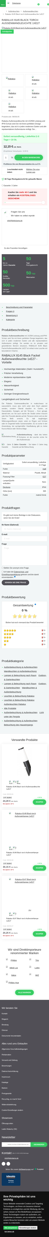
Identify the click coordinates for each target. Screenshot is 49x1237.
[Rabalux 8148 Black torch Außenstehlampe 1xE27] (24, 831)
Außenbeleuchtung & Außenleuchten (20, 667)
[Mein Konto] (42, 3)
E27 (44, 477)
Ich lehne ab (9, 1231)
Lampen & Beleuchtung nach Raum (20, 675)
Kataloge (5, 1082)
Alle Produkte (10, 708)
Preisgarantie (7, 1093)
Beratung (5, 1025)
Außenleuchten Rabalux (15, 704)
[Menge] (7, 157)
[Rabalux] (13, 80)
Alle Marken (24, 992)
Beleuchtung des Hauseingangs (18, 725)
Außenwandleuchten (30, 11)
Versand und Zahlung (9, 1060)
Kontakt (4, 1014)
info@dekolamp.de (14, 221)
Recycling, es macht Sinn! (11, 1099)
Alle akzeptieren (11, 1228)
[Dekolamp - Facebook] (3, 1164)
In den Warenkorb (31, 158)
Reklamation (6, 1055)
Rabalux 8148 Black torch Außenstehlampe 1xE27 (22, 854)
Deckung (6, 487)
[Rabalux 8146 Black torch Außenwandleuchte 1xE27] (24, 765)
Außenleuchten (13, 11)
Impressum (6, 1077)
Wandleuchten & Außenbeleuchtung (20, 671)
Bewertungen (7, 1066)
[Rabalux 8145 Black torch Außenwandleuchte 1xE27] (24, 49)
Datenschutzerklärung (10, 1071)
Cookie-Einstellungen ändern (12, 1110)
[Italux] (13, 976)
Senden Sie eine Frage (15, 582)
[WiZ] (36, 976)
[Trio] (36, 961)
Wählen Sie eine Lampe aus (33, 170)
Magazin (5, 1019)
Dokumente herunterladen (11, 1036)
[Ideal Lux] (13, 969)
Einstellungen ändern (27, 1228)
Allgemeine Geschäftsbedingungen (15, 1049)
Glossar (5, 1030)
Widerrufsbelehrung (9, 1105)
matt (44, 469)
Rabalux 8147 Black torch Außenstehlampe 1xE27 (22, 919)
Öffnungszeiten (7, 1123)
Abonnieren (39, 1144)
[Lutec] (36, 969)
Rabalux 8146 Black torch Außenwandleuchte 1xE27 (23, 788)
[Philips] (13, 961)
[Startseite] (3, 11)
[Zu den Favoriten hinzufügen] (24, 746)
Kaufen (39, 802)
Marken (4, 1088)
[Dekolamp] (15, 3)
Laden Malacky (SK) (9, 1129)
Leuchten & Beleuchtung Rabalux (19, 696)
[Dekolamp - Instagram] (8, 1164)
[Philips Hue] (13, 984)
